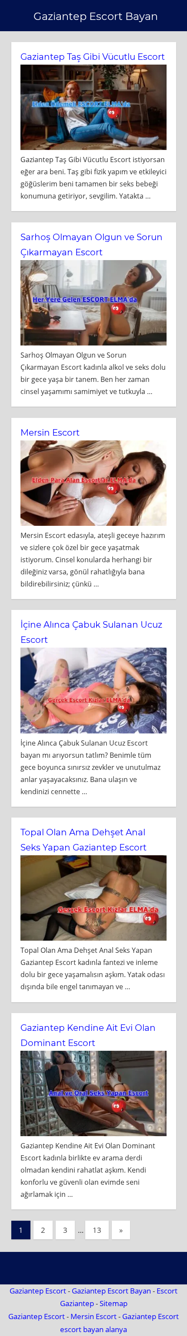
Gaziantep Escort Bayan (95, 16)
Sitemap (113, 1303)
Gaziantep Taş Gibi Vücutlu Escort (92, 57)
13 (97, 1230)
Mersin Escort (50, 432)
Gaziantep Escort (38, 1291)
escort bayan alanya (93, 1329)
